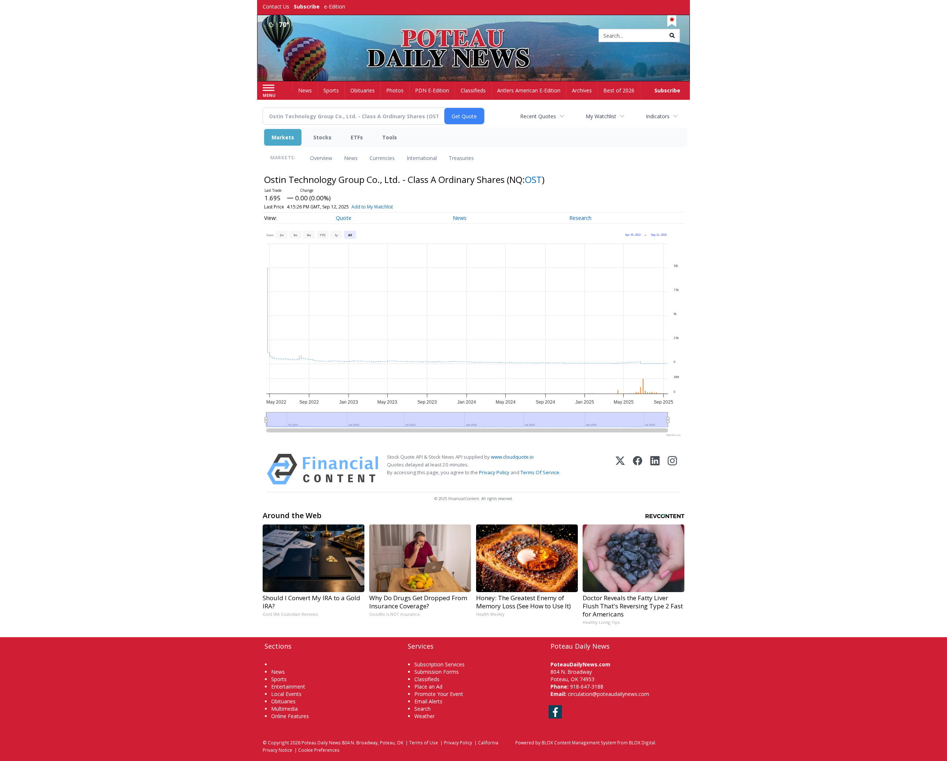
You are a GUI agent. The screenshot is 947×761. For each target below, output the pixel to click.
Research (580, 217)
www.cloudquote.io (512, 456)
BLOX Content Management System (579, 742)
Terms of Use (423, 742)
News (351, 158)
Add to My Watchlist (372, 207)
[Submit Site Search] (672, 35)
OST (533, 179)
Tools (389, 137)
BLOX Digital (642, 742)
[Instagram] (672, 469)
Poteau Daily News (321, 742)
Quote (343, 217)
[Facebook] (637, 469)
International (422, 158)
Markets (283, 137)
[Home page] (473, 36)
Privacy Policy (494, 472)
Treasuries (461, 158)
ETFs (357, 137)
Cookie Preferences (319, 750)
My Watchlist (601, 116)
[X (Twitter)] (620, 469)
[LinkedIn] (655, 469)
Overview (321, 158)
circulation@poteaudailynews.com (608, 693)
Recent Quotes (538, 116)
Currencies (382, 158)
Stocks (322, 137)
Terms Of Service (539, 472)
